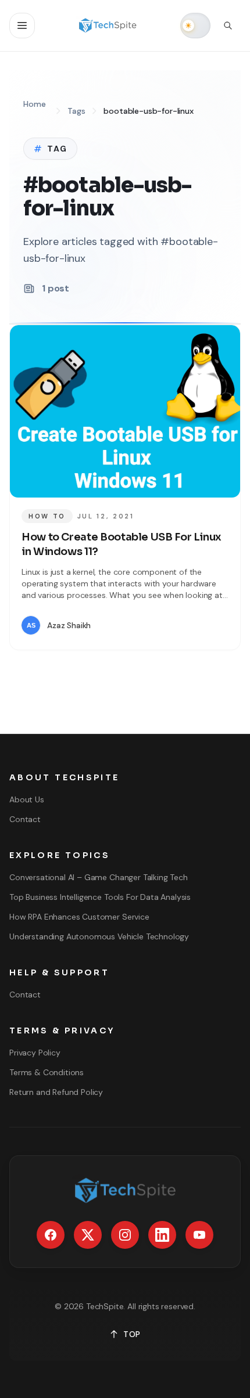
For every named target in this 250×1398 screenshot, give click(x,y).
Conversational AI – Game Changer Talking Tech (98, 877)
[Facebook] (51, 1235)
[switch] (195, 25)
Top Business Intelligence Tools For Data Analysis (100, 897)
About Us (26, 799)
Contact (25, 819)
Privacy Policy (34, 1052)
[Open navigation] (22, 25)
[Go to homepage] (108, 25)
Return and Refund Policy (56, 1092)
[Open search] (228, 25)
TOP (132, 1334)
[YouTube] (199, 1235)
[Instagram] (125, 1235)
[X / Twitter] (88, 1235)
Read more (194, 625)
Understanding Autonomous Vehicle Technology (99, 936)
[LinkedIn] (162, 1235)
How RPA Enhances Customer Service (79, 916)
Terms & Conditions (46, 1072)
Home (34, 104)
